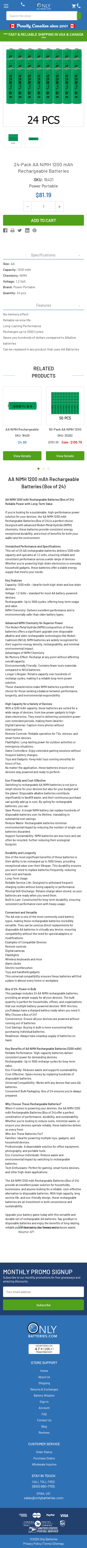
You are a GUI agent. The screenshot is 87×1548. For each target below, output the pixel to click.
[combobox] (41, 15)
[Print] (12, 230)
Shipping (44, 1383)
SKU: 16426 (22, 435)
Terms (47, 1543)
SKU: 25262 (65, 435)
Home (44, 1370)
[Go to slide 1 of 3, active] (38, 469)
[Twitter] (20, 230)
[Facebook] (5, 230)
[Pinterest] (34, 230)
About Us (44, 1377)
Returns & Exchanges (44, 1389)
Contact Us (44, 1420)
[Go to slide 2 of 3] (43, 469)
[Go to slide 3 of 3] (49, 469)
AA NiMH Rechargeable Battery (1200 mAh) (22, 431)
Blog (44, 1426)
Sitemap (58, 1543)
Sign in (44, 1401)
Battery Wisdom (44, 1395)
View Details (22, 456)
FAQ (44, 1414)
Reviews (44, 1432)
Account (44, 1408)
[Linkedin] (27, 230)
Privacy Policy (32, 1543)
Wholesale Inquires (44, 1464)
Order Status (44, 1452)
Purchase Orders (44, 1458)
